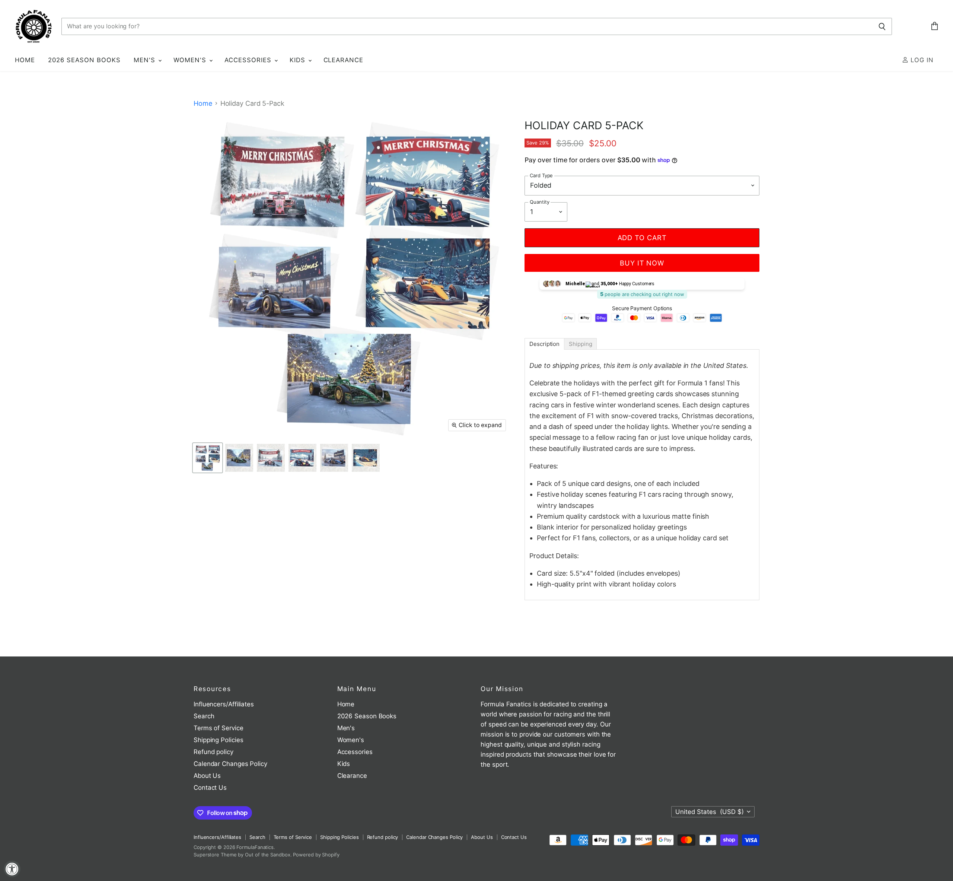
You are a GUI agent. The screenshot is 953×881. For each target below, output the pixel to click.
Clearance (343, 60)
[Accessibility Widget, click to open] (12, 869)
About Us (207, 775)
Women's (190, 60)
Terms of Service (218, 728)
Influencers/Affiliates (224, 704)
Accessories (249, 60)
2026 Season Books (84, 60)
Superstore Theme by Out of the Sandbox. (243, 855)
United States (709, 811)
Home (25, 60)
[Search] (882, 26)
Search (204, 716)
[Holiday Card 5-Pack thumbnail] (207, 458)
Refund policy (213, 752)
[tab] (544, 344)
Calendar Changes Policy (230, 763)
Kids (298, 60)
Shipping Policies (218, 740)
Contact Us (210, 787)
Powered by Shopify (316, 855)
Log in (921, 60)
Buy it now (642, 263)
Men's (145, 60)
